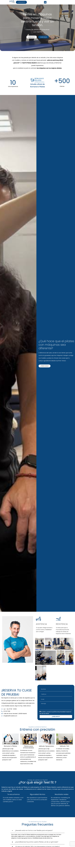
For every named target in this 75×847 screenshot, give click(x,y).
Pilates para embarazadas (28, 747)
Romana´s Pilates (10, 746)
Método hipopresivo (46, 746)
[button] (45, 2)
